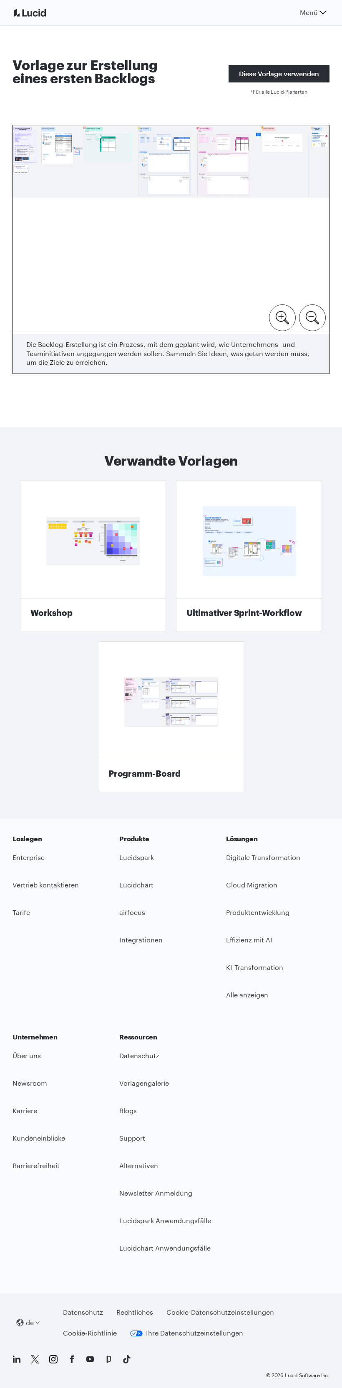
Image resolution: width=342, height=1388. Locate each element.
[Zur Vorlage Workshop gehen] (93, 556)
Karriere (25, 1110)
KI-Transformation (254, 967)
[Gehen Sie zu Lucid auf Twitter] (35, 1359)
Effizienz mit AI (249, 940)
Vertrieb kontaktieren (46, 885)
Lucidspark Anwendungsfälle (165, 1220)
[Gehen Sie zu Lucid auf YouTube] (90, 1359)
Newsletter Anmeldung (155, 1193)
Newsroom (30, 1083)
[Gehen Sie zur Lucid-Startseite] (40, 12)
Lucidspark (136, 857)
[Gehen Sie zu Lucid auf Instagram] (53, 1359)
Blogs (128, 1110)
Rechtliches (134, 1312)
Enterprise (29, 857)
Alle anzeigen (247, 995)
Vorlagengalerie (144, 1083)
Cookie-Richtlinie (90, 1333)
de (30, 1322)
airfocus (132, 912)
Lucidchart (136, 885)
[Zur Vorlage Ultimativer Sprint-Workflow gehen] (249, 556)
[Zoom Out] (312, 317)
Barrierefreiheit (36, 1165)
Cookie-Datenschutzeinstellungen (220, 1312)
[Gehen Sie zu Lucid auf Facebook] (72, 1359)
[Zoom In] (282, 317)
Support (132, 1138)
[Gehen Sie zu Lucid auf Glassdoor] (108, 1359)
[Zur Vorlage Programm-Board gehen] (171, 717)
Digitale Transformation (263, 857)
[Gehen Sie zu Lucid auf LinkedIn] (17, 1359)
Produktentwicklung (257, 912)
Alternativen (138, 1165)
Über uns (27, 1055)
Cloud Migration (251, 885)
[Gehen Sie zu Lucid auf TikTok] (127, 1359)
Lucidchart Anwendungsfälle (165, 1248)
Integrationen (141, 940)
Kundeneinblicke (39, 1138)
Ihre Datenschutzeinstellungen (194, 1333)
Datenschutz (139, 1055)
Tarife (21, 912)
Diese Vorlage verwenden (279, 73)
